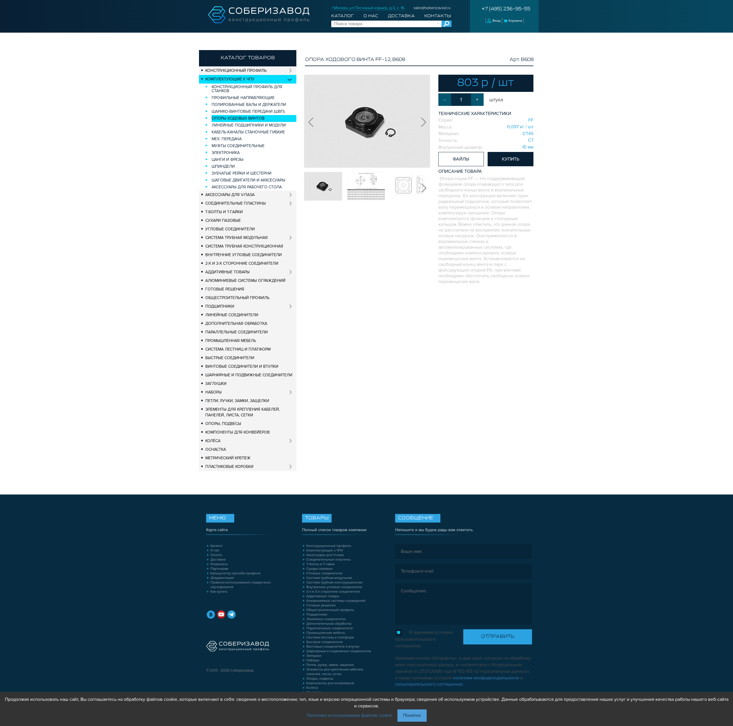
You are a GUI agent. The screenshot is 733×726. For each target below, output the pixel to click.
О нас (370, 16)
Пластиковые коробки (229, 466)
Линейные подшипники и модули (249, 125)
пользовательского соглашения (428, 684)
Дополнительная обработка (236, 323)
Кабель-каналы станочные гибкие (248, 132)
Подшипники (219, 306)
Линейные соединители (231, 314)
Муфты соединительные (238, 145)
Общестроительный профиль (237, 297)
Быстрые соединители (229, 357)
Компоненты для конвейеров (237, 432)
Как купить (218, 591)
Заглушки (215, 383)
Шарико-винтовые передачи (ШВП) (248, 111)
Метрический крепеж (228, 458)
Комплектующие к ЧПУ (230, 79)
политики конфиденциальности (486, 678)
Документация (222, 578)
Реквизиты (219, 564)
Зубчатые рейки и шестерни (241, 173)
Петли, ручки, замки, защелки (237, 400)
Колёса (212, 440)
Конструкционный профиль (236, 70)
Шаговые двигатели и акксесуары (248, 180)
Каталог (342, 16)
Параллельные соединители (236, 332)
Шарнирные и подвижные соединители (248, 375)
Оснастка (215, 449)
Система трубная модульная (236, 237)
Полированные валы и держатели (249, 104)
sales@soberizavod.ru (432, 7)
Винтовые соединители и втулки (241, 366)
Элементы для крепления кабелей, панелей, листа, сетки (242, 412)
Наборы (213, 392)
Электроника (226, 152)
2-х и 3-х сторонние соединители (241, 263)
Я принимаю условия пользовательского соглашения (424, 639)
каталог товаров (248, 58)
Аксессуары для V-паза (230, 194)
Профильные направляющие (243, 97)
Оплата (216, 555)
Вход (496, 21)
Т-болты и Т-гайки (224, 211)
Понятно (412, 715)
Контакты (437, 16)
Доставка (401, 16)
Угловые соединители (230, 229)
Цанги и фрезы (227, 159)
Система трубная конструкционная (244, 246)
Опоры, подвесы (223, 423)
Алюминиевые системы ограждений (245, 280)
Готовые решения (224, 289)
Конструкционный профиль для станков (247, 88)
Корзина (515, 21)
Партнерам (219, 569)
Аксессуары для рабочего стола (247, 187)
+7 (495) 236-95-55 (506, 9)
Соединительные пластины (235, 203)
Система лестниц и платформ (238, 349)
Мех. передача (227, 139)
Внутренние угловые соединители (243, 254)
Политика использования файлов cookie (349, 715)
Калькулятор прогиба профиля (235, 573)
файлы (461, 159)
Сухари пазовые (223, 220)
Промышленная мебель (230, 340)
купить (510, 159)
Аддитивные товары (227, 272)
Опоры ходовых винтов (238, 118)
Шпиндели (223, 166)
